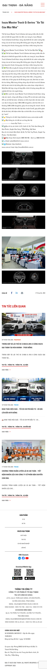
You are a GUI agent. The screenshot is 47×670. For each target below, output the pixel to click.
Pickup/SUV (17, 340)
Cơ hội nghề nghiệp (24, 543)
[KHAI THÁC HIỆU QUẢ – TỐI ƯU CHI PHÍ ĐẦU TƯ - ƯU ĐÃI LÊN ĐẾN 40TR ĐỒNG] (23, 389)
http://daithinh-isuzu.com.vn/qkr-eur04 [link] (30, 117)
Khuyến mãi (27, 427)
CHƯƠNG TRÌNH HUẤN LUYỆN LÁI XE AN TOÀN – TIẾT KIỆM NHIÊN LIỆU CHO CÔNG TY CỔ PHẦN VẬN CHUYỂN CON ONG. (22, 474)
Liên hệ (23, 547)
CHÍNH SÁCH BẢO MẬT (12, 630)
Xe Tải (23, 523)
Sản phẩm (24, 515)
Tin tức (4, 365)
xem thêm (5, 370)
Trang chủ (5, 12)
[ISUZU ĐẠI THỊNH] (17, 5)
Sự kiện (25, 365)
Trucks (16, 405)
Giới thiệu (23, 535)
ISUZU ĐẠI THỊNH (23, 531)
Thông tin (11, 365)
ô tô (23, 519)
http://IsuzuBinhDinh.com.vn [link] (24, 147)
